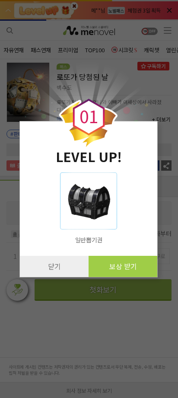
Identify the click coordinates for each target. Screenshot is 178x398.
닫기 (54, 266)
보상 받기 (123, 266)
